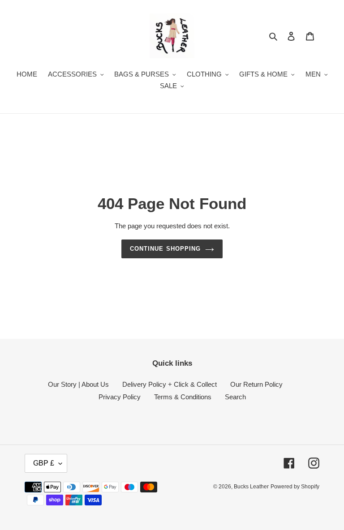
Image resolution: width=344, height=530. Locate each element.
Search (235, 397)
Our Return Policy (256, 384)
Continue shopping (165, 248)
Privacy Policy (120, 397)
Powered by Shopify (295, 486)
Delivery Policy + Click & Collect (169, 384)
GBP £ (43, 463)
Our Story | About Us (78, 384)
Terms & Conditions (182, 397)
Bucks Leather (251, 486)
